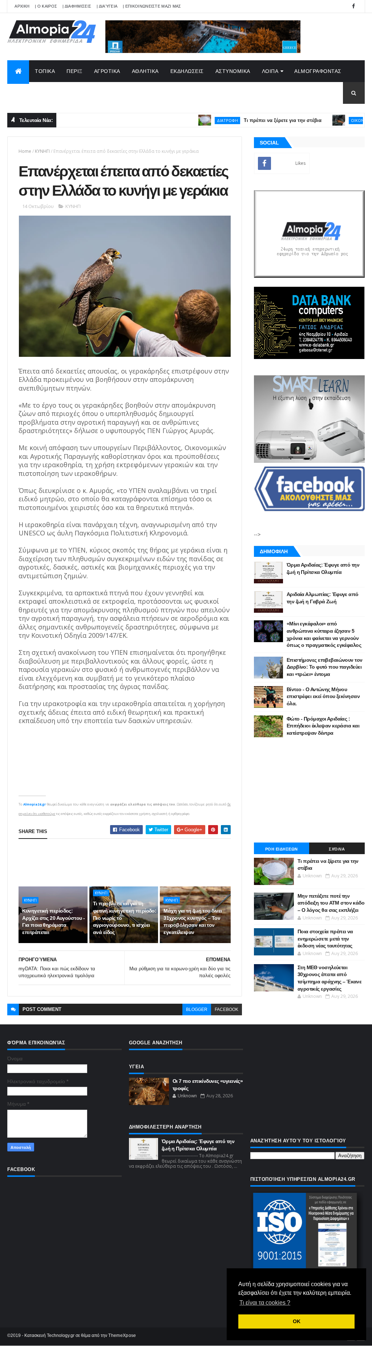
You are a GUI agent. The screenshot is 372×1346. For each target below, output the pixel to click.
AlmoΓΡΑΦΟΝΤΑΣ (317, 71)
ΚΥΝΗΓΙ (42, 151)
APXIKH (22, 6)
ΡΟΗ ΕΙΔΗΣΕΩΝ (281, 849)
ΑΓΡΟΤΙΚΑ (107, 71)
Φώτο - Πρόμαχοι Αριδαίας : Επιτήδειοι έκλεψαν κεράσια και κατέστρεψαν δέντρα (323, 726)
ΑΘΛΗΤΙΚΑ (145, 71)
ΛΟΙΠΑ (270, 71)
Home (25, 151)
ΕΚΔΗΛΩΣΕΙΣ (187, 71)
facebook (226, 1009)
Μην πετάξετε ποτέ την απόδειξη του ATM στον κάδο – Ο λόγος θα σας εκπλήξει (331, 903)
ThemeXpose (122, 1335)
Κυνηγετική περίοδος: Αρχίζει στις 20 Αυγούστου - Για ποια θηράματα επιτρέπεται (53, 921)
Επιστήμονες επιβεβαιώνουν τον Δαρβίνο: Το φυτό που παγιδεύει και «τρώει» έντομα (325, 667)
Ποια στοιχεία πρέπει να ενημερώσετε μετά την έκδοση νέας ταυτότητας (325, 939)
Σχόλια (337, 849)
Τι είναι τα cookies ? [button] (264, 1303)
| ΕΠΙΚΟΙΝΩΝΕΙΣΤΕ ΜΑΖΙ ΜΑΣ (152, 6)
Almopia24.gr (34, 804)
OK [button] (296, 1321)
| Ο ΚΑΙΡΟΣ (46, 6)
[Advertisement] (151, 862)
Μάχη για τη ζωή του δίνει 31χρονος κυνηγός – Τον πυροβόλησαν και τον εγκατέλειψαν (192, 921)
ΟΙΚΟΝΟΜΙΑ (337, 120)
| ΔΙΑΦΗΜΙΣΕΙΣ (76, 6)
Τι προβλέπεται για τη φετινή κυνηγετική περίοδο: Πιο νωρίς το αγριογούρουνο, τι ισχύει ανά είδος (124, 918)
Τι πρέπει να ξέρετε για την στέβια (257, 120)
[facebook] (353, 6)
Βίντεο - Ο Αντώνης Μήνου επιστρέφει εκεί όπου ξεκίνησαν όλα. (323, 696)
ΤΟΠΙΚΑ (45, 71)
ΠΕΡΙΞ (74, 71)
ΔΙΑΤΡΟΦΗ (202, 120)
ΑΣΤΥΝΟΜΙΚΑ (232, 71)
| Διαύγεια (107, 6)
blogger (196, 1009)
